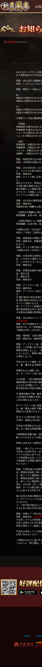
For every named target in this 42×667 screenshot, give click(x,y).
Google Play (28, 592)
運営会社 (27, 636)
